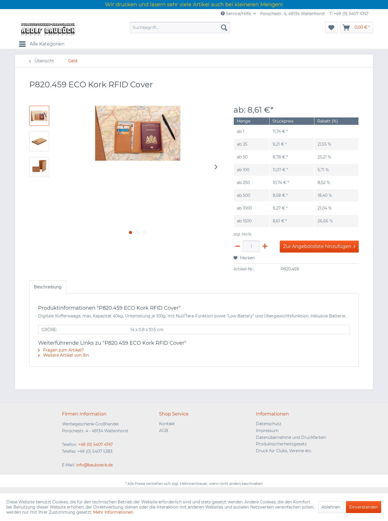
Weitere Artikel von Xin (65, 355)
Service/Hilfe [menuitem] (238, 13)
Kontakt (167, 423)
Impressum (267, 430)
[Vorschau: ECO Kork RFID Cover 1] (39, 141)
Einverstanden (363, 507)
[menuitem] (180, 27)
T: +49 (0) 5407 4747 (348, 13)
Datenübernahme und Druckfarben (291, 437)
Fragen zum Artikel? (63, 350)
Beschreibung (48, 287)
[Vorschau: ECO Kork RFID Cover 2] (39, 167)
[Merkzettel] (331, 27)
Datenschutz (268, 423)
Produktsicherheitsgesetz (281, 443)
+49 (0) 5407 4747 (95, 444)
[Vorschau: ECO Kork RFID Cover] (39, 116)
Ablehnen (331, 507)
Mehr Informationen (113, 512)
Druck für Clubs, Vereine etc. (284, 450)
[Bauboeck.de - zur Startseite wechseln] (48, 29)
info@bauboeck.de (94, 465)
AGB (163, 430)
